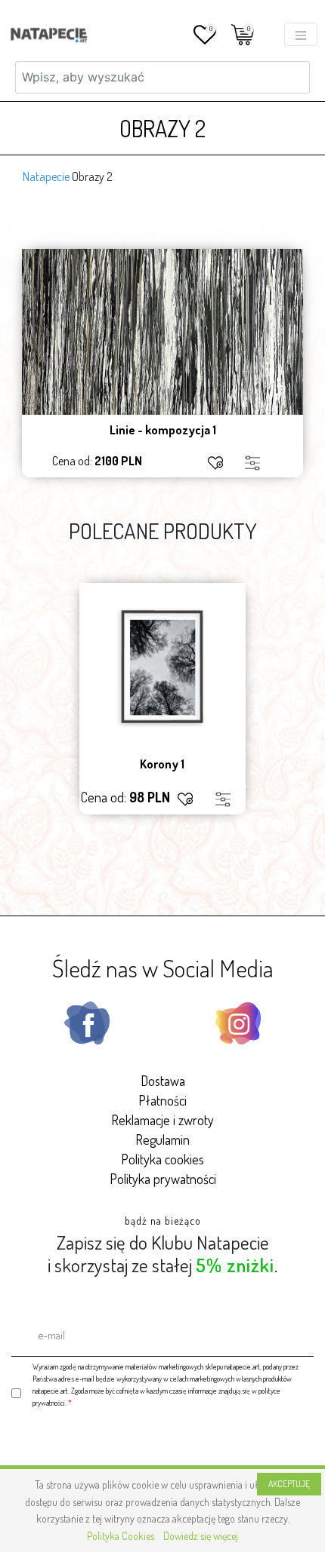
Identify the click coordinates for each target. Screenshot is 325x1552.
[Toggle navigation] (300, 34)
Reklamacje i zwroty (162, 1120)
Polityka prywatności (163, 1178)
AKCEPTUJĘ (289, 1483)
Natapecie (46, 176)
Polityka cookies (162, 1159)
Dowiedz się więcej (200, 1535)
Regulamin (162, 1139)
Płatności (162, 1100)
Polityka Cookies (120, 1535)
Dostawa (163, 1080)
